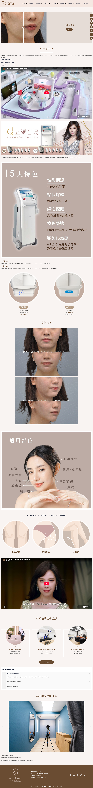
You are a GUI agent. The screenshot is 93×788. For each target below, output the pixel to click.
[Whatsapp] (91, 34)
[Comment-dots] (91, 38)
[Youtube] (91, 19)
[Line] (91, 15)
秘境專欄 (86, 3)
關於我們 (23, 3)
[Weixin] (91, 30)
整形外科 (46, 3)
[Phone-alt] (84, 775)
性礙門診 (31, 3)
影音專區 (78, 3)
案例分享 (70, 3)
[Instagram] (91, 26)
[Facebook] (91, 23)
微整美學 (54, 3)
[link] (46, 675)
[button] (23, 307)
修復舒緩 (62, 3)
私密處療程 (38, 3)
